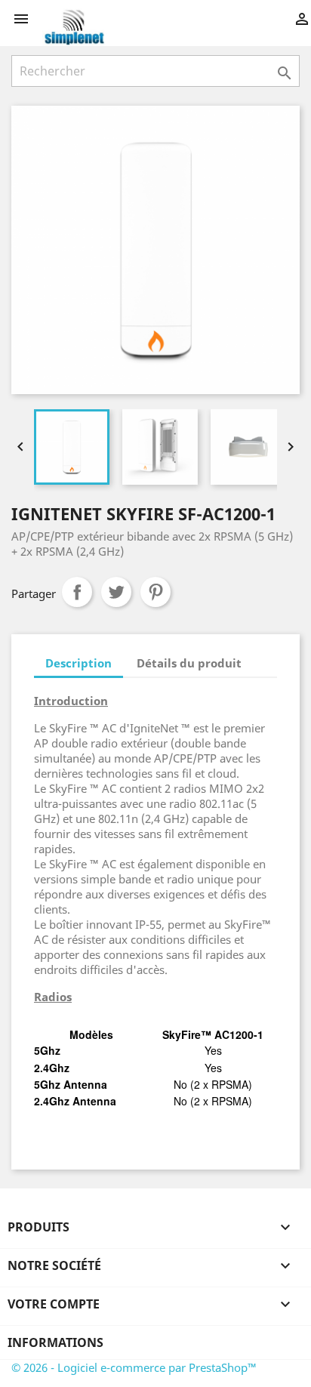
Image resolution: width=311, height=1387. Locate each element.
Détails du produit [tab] (189, 662)
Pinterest (155, 592)
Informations (55, 1342)
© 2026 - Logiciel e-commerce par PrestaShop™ (134, 1367)
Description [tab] (78, 662)
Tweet (116, 592)
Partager (77, 592)
